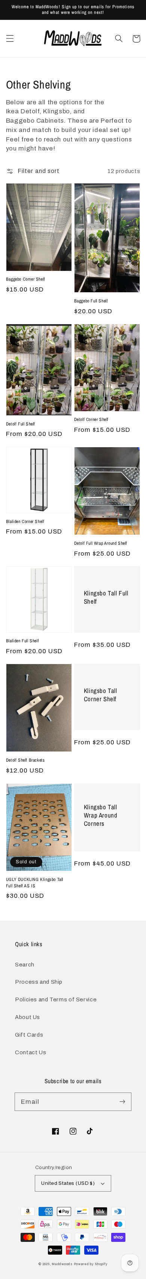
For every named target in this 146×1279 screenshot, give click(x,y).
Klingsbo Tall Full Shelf (106, 597)
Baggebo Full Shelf (91, 301)
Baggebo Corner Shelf (25, 279)
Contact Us (30, 1052)
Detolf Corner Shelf (91, 419)
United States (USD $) (68, 1183)
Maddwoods (62, 1264)
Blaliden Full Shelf (22, 641)
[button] (9, 38)
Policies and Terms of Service (56, 999)
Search (24, 965)
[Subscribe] (122, 1101)
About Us (27, 1017)
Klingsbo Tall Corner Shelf (100, 695)
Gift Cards (29, 1035)
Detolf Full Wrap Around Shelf (100, 543)
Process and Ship (39, 982)
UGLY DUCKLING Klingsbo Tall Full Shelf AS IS (34, 882)
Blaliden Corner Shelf (25, 522)
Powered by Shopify (90, 1264)
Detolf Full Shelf (20, 424)
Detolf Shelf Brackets (25, 760)
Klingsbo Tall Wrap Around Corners (101, 815)
